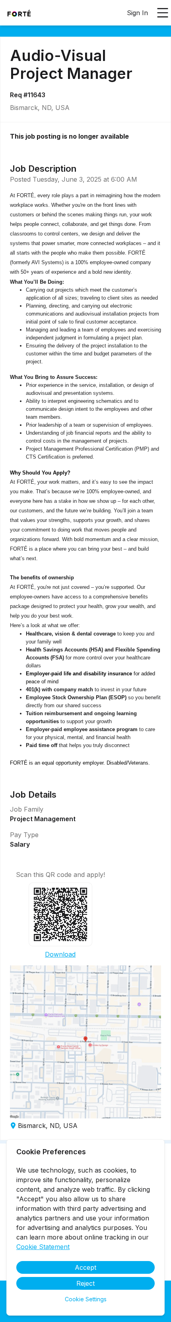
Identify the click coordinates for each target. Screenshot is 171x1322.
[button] (85, 1041)
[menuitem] (19, 13)
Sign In (137, 13)
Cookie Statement (43, 1247)
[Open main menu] (162, 12)
